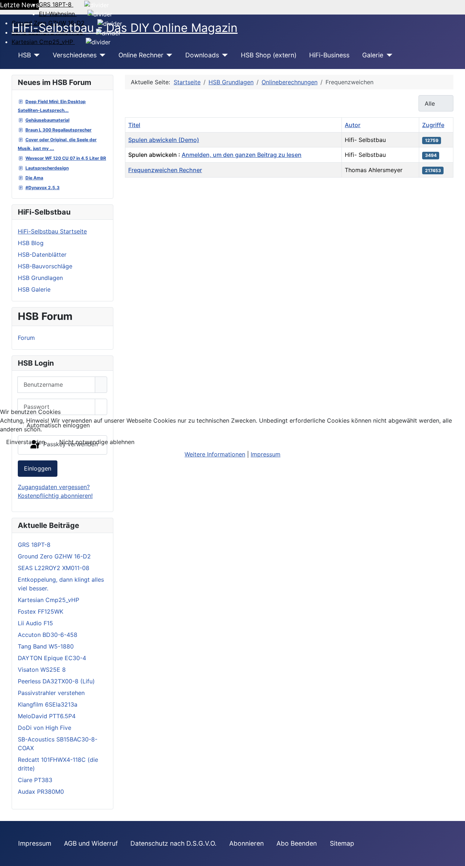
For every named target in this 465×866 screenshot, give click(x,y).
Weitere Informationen (215, 454)
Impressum (265, 454)
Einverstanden (25, 442)
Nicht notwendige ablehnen (96, 442)
